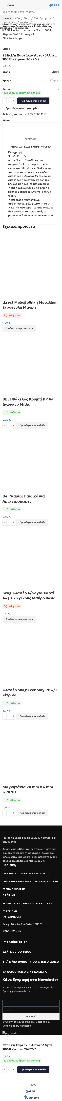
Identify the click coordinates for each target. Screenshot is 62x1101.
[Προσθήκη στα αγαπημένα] (6, 1077)
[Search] (44, 5)
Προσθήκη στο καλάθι (33, 100)
